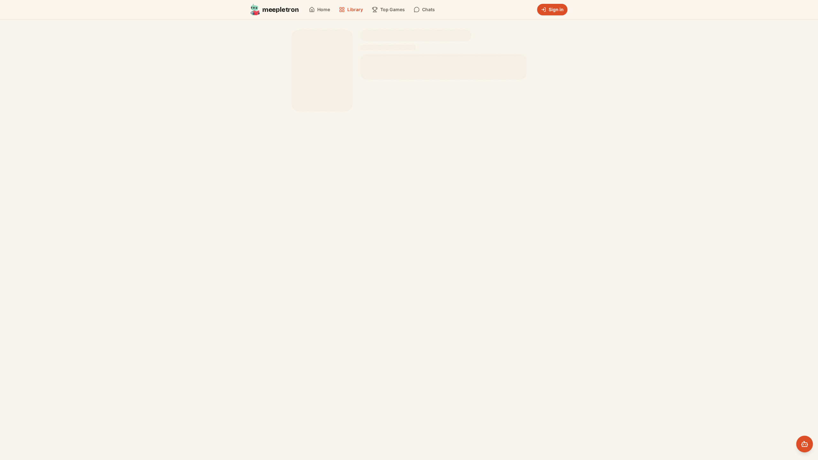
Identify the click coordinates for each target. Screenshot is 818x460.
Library (355, 9)
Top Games (392, 9)
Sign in (556, 9)
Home (323, 9)
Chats (428, 9)
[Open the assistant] (804, 444)
